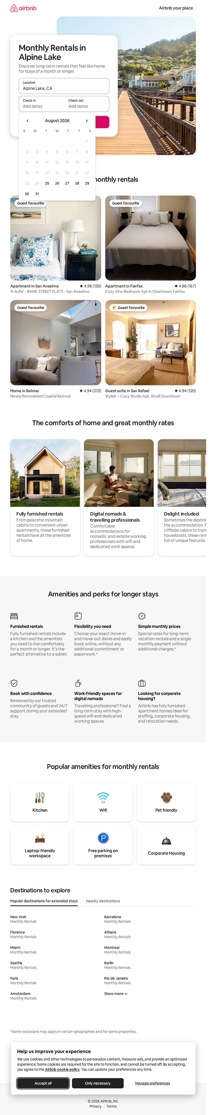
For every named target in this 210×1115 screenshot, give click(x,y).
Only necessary (98, 1083)
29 (87, 183)
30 (27, 193)
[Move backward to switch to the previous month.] (27, 120)
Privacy (95, 1106)
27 (67, 183)
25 (47, 183)
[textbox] (41, 106)
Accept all (43, 1083)
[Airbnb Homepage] (23, 8)
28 (77, 183)
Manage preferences (152, 1083)
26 (57, 183)
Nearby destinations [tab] (103, 901)
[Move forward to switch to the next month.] (86, 120)
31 (37, 193)
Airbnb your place (176, 8)
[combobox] (64, 88)
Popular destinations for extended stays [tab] (44, 901)
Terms (111, 1106)
